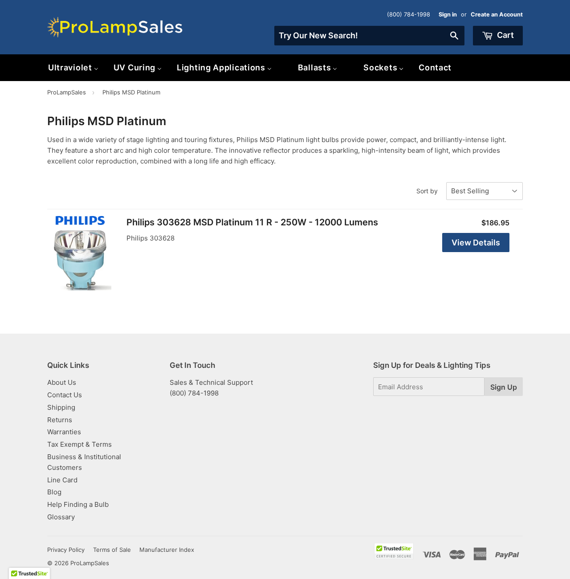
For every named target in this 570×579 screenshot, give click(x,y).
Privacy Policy (66, 549)
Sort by (427, 191)
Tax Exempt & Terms (79, 444)
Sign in (448, 14)
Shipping (61, 407)
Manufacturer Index (166, 549)
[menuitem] (73, 67)
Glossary (61, 517)
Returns (59, 420)
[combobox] (369, 35)
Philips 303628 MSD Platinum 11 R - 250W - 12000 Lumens (252, 222)
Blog (54, 492)
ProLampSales (66, 92)
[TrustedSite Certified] (394, 551)
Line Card (62, 480)
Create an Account (497, 14)
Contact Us (64, 395)
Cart (504, 35)
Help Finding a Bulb (78, 504)
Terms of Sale (112, 549)
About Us (61, 382)
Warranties (64, 432)
